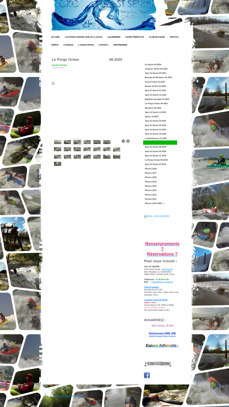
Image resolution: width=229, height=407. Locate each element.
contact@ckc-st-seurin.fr (162, 282)
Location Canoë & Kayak (155, 300)
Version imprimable (62, 396)
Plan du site (77, 396)
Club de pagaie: (151, 287)
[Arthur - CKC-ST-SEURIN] (162, 227)
